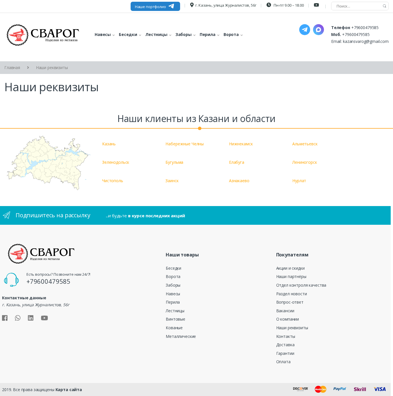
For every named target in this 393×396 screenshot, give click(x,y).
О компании (287, 319)
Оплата (283, 361)
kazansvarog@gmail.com (366, 41)
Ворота (173, 276)
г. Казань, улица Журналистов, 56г (225, 5)
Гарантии (285, 353)
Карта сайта (69, 389)
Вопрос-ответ (290, 302)
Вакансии (285, 310)
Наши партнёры (291, 276)
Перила (173, 302)
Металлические (181, 336)
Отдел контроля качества (301, 285)
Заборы (173, 285)
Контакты (285, 336)
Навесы (173, 293)
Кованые (174, 327)
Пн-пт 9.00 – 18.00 (288, 5)
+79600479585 (365, 27)
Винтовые (175, 319)
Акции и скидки (290, 268)
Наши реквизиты (292, 327)
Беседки (173, 268)
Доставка (285, 344)
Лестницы (175, 310)
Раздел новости (291, 293)
